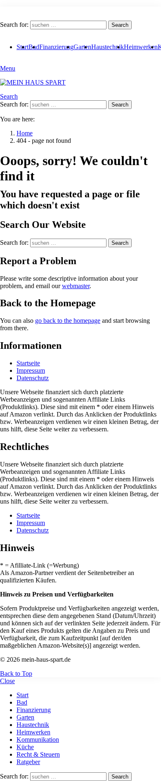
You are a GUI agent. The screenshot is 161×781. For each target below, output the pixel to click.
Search (119, 25)
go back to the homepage (67, 320)
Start (22, 694)
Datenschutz (33, 377)
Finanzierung (56, 46)
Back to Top (16, 673)
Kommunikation (38, 739)
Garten (82, 46)
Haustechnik (107, 46)
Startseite (28, 363)
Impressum (31, 370)
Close (7, 680)
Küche (25, 746)
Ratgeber (28, 761)
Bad (22, 702)
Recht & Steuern (38, 754)
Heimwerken (141, 46)
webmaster (76, 285)
